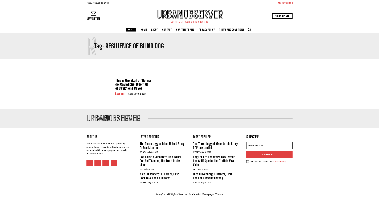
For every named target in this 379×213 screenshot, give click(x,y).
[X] (105, 163)
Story (143, 152)
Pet (141, 169)
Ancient (121, 93)
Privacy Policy (279, 161)
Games (143, 182)
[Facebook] (89, 163)
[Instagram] (97, 163)
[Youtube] (114, 163)
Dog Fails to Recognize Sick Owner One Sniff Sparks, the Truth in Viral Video (160, 161)
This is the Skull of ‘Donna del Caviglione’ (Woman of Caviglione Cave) (133, 84)
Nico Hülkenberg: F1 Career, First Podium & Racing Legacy (159, 176)
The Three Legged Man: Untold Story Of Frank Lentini (162, 146)
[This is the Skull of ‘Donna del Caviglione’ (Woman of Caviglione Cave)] (99, 86)
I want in (268, 154)
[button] (249, 29)
